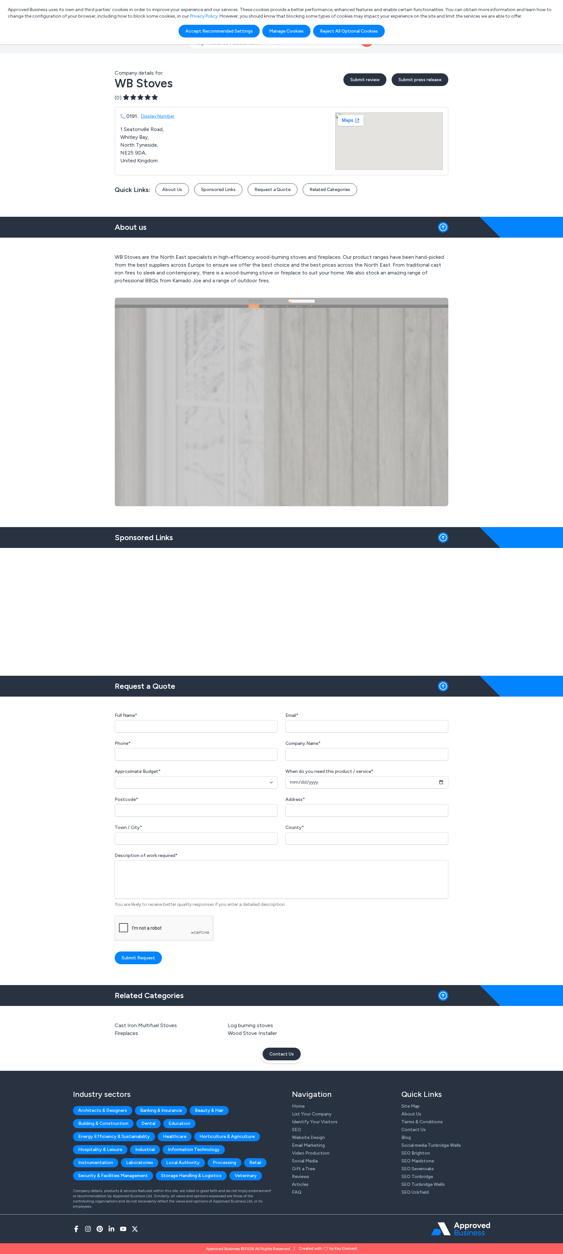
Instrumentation (95, 1162)
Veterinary (246, 1175)
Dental (148, 1123)
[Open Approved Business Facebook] (76, 1229)
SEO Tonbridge (417, 1176)
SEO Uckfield (415, 1192)
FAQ (296, 1192)
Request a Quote (272, 189)
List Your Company (312, 1114)
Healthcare (174, 1136)
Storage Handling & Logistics (191, 1175)
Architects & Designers (102, 1110)
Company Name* (303, 743)
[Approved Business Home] (460, 1228)
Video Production (310, 1153)
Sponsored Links (218, 189)
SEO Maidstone (417, 1161)
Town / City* (128, 827)
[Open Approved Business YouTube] (123, 1229)
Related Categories (330, 189)
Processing (224, 1162)
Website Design (308, 1137)
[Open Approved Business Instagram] (88, 1229)
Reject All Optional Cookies (349, 31)
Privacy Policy (204, 16)
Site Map (410, 1106)
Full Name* (126, 715)
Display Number (157, 116)
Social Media (305, 1161)
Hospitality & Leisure (100, 1149)
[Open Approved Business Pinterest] (99, 1229)
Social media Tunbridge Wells (431, 1145)
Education (179, 1123)
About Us (172, 189)
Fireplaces (126, 1033)
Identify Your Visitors (315, 1122)
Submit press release (419, 79)
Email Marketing (308, 1145)
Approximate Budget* (138, 771)
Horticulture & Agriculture (227, 1136)
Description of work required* (146, 855)
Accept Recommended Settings (219, 31)
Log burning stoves (250, 1025)
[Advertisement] (281, 609)
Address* (295, 799)
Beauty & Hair (209, 1110)
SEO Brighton (415, 1153)
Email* (291, 715)
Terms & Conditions (422, 1122)
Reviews (300, 1176)
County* (294, 827)
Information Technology (194, 1149)
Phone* (123, 743)
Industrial (145, 1149)
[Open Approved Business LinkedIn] (111, 1229)
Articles (300, 1184)
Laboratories (139, 1162)
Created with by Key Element (328, 1248)
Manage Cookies (286, 31)
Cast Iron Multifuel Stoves (146, 1025)
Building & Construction (103, 1123)
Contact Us (281, 1054)
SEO (296, 1129)
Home (298, 1106)
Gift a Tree (303, 1169)
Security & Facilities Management (113, 1175)
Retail (255, 1162)
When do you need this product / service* (329, 771)
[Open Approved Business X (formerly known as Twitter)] (135, 1229)
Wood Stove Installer (252, 1033)
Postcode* (126, 799)
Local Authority (183, 1162)
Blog (406, 1137)
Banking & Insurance (161, 1110)
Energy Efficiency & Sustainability (114, 1136)
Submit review (365, 79)
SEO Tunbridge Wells (423, 1184)
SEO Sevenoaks (417, 1169)
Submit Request (138, 958)
